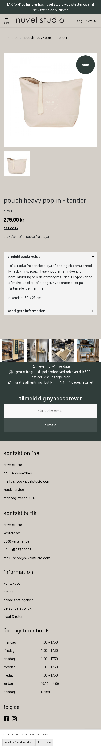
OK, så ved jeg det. (20, 742)
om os (8, 591)
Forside (12, 37)
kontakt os (12, 583)
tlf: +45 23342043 (17, 549)
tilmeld (51, 424)
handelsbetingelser (18, 599)
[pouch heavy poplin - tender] (17, 163)
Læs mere (44, 742)
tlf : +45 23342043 (18, 473)
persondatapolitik (18, 608)
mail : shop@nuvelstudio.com (27, 481)
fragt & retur (13, 616)
